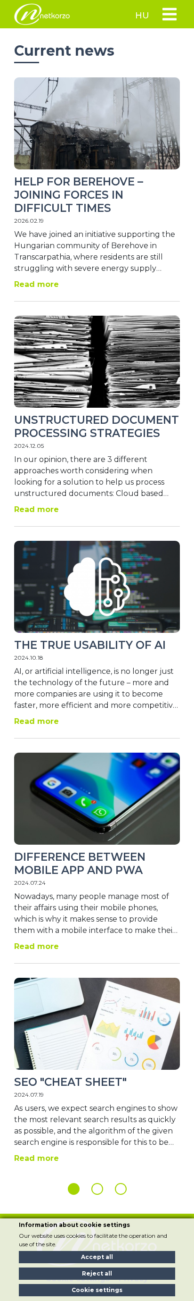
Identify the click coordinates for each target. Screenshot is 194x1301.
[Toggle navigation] (169, 14)
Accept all (97, 1256)
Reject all (97, 1273)
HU (142, 15)
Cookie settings (97, 1289)
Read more (36, 284)
